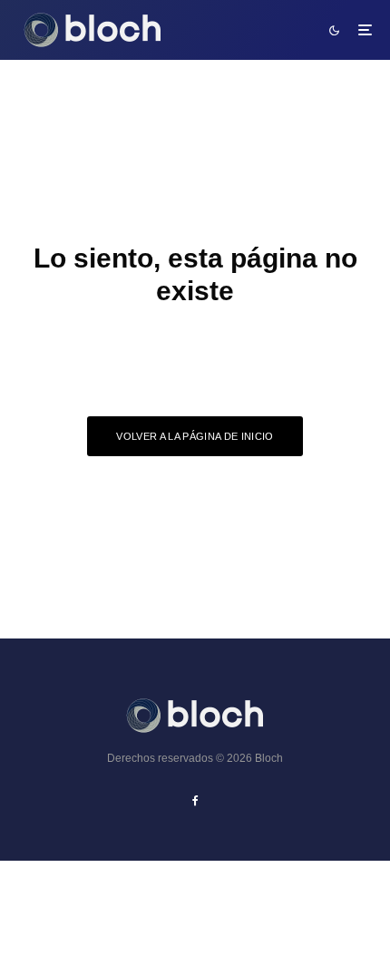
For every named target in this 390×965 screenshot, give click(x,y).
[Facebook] (195, 801)
